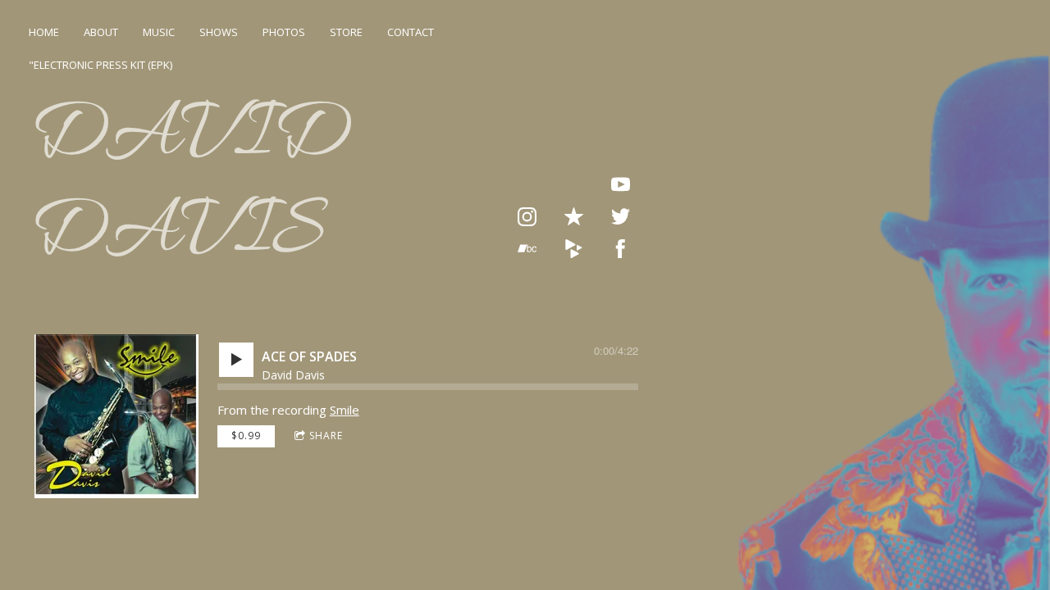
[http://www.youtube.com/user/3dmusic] (620, 184)
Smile (344, 410)
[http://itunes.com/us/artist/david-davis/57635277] (573, 216)
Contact (410, 32)
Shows (218, 32)
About (101, 32)
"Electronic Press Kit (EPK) (100, 64)
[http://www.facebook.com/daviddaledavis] (620, 248)
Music (159, 32)
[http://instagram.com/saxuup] (527, 216)
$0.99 (246, 435)
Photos (283, 32)
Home (44, 32)
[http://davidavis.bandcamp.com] (527, 248)
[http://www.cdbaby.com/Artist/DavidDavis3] (573, 248)
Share (326, 435)
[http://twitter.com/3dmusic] (620, 216)
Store (346, 32)
